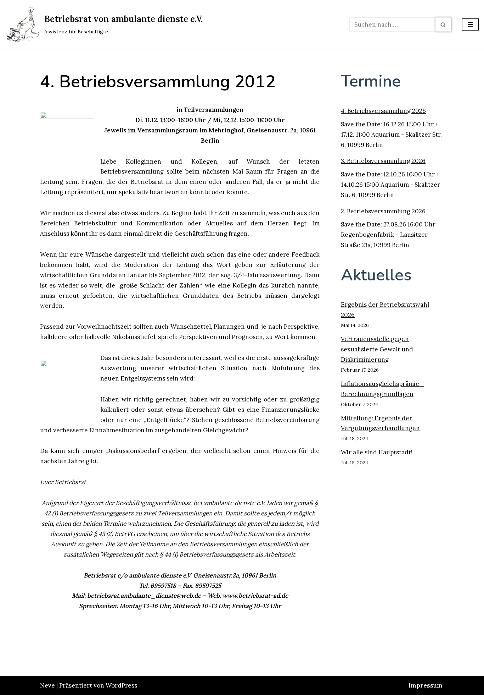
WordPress (121, 685)
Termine (371, 81)
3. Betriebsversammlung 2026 (383, 161)
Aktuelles (376, 275)
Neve (47, 685)
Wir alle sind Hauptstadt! (376, 452)
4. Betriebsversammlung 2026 (383, 111)
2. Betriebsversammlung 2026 (383, 211)
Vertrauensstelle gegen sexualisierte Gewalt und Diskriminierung (377, 349)
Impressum (426, 685)
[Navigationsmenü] (470, 24)
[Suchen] (443, 24)
